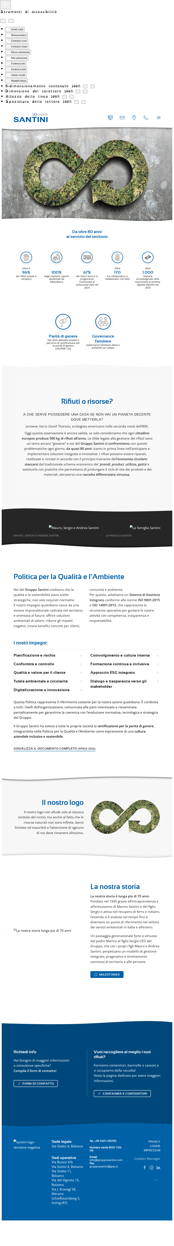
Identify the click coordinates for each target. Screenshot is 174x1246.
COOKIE (155, 1146)
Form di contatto (38, 1083)
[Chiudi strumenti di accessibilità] (11, 21)
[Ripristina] (3, 21)
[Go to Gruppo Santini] (134, 117)
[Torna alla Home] (31, 117)
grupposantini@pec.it (104, 1166)
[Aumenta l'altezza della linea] (71, 97)
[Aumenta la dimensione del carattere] (85, 91)
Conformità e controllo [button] (34, 664)
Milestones (109, 974)
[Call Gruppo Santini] (146, 117)
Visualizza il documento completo (54, 748)
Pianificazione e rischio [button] (35, 655)
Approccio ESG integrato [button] (112, 672)
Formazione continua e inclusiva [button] (119, 664)
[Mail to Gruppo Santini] (110, 117)
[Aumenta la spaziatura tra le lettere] (83, 102)
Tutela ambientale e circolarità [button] (41, 681)
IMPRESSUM (152, 1150)
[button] (158, 117)
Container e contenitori (125, 1093)
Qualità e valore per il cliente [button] (39, 672)
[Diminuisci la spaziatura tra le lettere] (76, 102)
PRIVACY (154, 1141)
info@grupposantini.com (106, 1160)
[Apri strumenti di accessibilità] (5, 4)
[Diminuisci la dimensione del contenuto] (85, 86)
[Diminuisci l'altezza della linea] (64, 97)
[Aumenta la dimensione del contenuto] (92, 86)
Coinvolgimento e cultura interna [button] (120, 655)
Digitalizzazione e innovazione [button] (42, 690)
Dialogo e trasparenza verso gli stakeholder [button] (118, 684)
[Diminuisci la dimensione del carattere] (78, 91)
